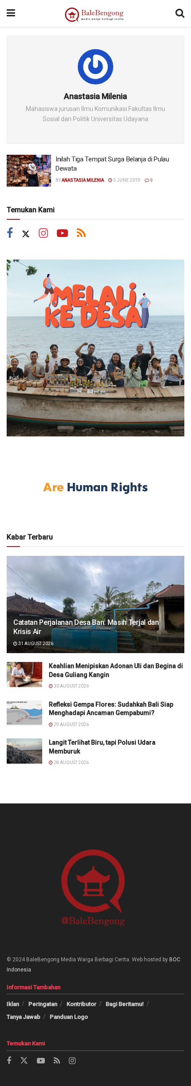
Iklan (13, 1004)
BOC (174, 959)
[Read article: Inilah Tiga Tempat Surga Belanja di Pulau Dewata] (29, 171)
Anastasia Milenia (83, 180)
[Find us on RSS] (81, 234)
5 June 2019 (126, 180)
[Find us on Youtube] (62, 234)
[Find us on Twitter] (26, 234)
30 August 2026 (71, 686)
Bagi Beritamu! (125, 1004)
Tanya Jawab (23, 1016)
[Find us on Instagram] (43, 234)
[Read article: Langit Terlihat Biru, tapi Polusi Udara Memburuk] (24, 751)
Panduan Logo (69, 1016)
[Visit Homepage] (95, 13)
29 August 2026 (71, 724)
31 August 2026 (35, 643)
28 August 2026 (71, 762)
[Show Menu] (11, 13)
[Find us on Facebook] (10, 234)
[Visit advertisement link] (95, 348)
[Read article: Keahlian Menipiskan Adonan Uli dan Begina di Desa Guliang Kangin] (24, 674)
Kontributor (81, 1004)
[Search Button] (179, 13)
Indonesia (19, 970)
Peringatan (42, 1004)
